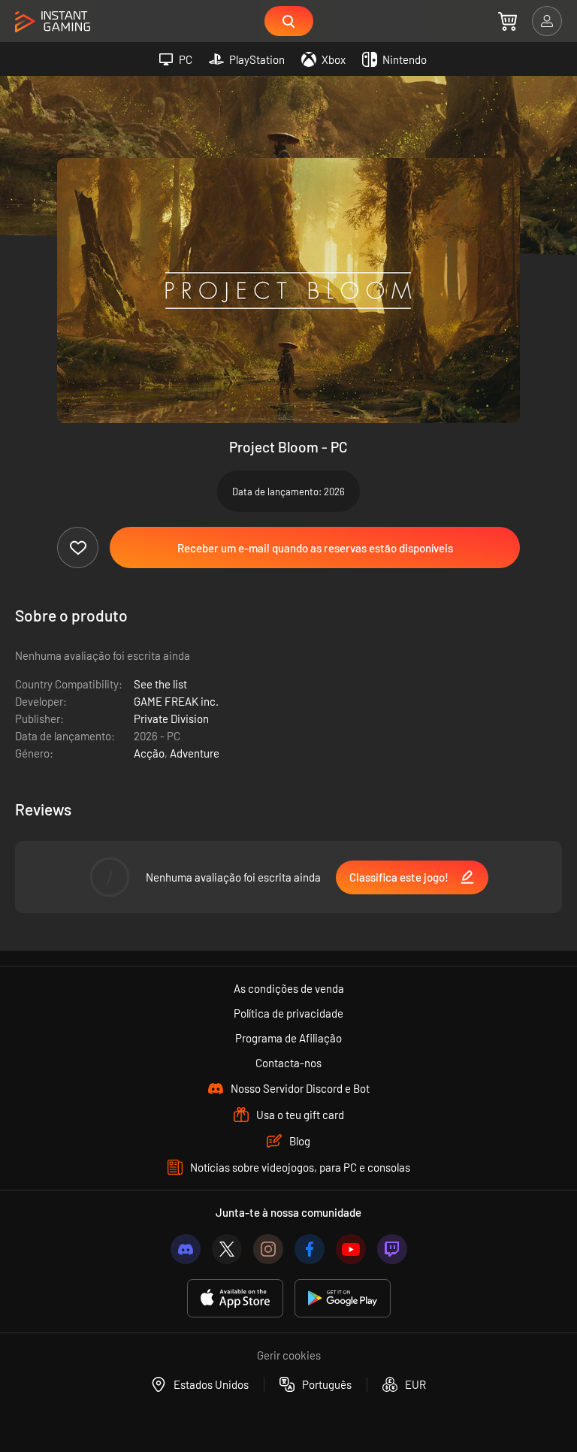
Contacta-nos (288, 1062)
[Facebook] (310, 1249)
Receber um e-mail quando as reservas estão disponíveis (315, 548)
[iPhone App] (235, 1298)
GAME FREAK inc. (176, 701)
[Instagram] (268, 1249)
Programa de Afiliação (288, 1038)
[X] (227, 1249)
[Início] (52, 22)
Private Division (171, 718)
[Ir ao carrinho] (507, 21)
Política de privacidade (288, 1013)
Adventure (194, 753)
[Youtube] (351, 1249)
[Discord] (186, 1249)
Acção (149, 753)
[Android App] (343, 1298)
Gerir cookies (289, 1355)
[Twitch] (392, 1249)
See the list (160, 684)
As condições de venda (289, 988)
